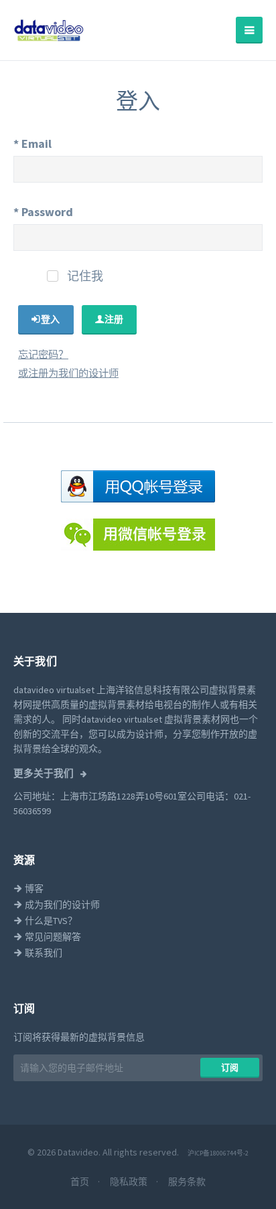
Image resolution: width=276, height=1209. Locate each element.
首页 (80, 1182)
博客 (33, 888)
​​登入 (50, 319)
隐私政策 (129, 1182)
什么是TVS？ (50, 921)
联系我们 (42, 953)
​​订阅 (230, 1067)
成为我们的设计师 (61, 905)
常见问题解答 (52, 937)
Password (43, 211)
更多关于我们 (44, 773)
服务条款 (187, 1182)
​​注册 (114, 319)
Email (32, 143)
